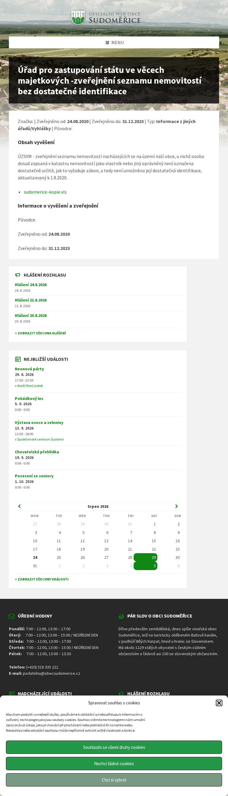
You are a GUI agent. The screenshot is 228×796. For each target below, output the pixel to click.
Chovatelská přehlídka (37, 451)
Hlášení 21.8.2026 (31, 300)
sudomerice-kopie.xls (45, 192)
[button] (219, 703)
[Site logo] (105, 25)
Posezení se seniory (34, 475)
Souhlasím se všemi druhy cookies (114, 747)
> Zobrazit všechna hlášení (40, 333)
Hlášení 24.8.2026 (31, 284)
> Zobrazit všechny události (42, 579)
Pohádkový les (29, 398)
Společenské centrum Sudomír (40, 439)
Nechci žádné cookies (114, 763)
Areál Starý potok (30, 385)
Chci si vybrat (114, 780)
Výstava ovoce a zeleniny (39, 422)
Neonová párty (29, 368)
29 (154, 557)
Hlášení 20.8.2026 (31, 315)
